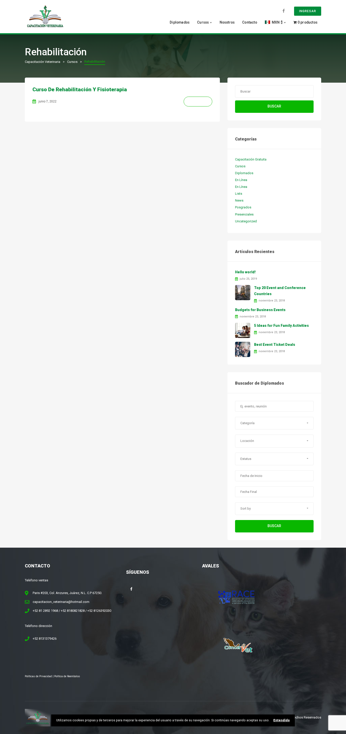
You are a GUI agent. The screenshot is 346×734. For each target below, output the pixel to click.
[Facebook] (284, 11)
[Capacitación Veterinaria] (45, 16)
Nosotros (227, 22)
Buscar (274, 106)
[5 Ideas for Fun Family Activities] (242, 330)
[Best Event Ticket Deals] (242, 349)
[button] (274, 423)
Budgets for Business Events (260, 310)
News (239, 200)
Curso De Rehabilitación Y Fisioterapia (79, 89)
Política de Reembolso (67, 676)
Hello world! (245, 272)
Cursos (203, 22)
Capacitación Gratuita (250, 159)
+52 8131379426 (44, 638)
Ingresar (307, 11)
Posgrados (243, 207)
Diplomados (179, 22)
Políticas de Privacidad (38, 676)
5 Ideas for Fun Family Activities (281, 326)
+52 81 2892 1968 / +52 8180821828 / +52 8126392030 (72, 611)
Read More (198, 101)
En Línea (241, 180)
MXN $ (277, 22)
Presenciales (244, 214)
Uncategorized (246, 221)
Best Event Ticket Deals (274, 345)
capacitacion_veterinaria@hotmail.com (61, 602)
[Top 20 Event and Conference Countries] (242, 292)
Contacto (249, 22)
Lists (238, 193)
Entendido (281, 720)
